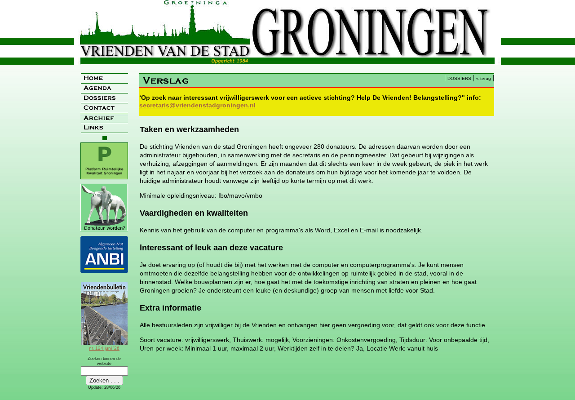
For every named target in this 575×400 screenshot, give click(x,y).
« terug (483, 78)
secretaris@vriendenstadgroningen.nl (197, 105)
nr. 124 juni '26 (104, 348)
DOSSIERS (459, 78)
